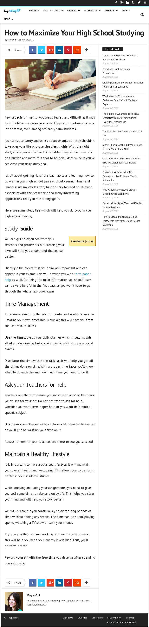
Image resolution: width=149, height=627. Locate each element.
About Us (68, 617)
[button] (142, 15)
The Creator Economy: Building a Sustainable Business (119, 57)
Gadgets (109, 10)
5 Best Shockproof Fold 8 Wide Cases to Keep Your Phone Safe (122, 147)
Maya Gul (12, 39)
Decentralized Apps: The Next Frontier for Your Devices (122, 205)
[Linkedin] (127, 3)
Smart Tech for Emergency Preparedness (116, 71)
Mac (57, 10)
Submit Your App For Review (121, 622)
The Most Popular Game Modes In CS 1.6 (122, 133)
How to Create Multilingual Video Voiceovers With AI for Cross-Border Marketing (121, 221)
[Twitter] (139, 3)
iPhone (32, 10)
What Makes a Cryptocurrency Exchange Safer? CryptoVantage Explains (119, 100)
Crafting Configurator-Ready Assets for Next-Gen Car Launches (122, 84)
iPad (45, 10)
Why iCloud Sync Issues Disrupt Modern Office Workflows (119, 191)
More (7, 19)
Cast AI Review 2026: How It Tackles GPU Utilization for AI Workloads (121, 160)
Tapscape (14, 617)
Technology (90, 10)
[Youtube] (145, 3)
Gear (124, 10)
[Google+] (121, 3)
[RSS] (133, 3)
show (89, 241)
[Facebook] (115, 3)
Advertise (82, 617)
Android (71, 10)
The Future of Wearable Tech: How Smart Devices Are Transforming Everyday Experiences (120, 118)
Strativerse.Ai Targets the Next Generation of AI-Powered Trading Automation (120, 176)
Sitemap (130, 617)
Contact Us (97, 617)
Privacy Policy (114, 617)
